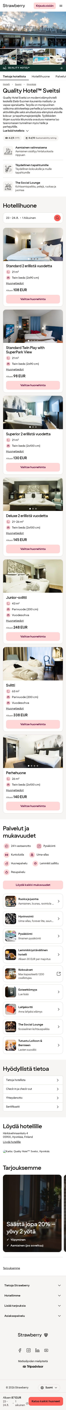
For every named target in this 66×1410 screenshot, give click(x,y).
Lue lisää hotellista (13, 131)
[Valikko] (61, 5)
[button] (33, 244)
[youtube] (46, 1350)
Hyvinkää (31, 84)
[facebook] (20, 1350)
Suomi (18, 84)
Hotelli (6, 84)
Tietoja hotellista (14, 77)
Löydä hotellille (12, 1142)
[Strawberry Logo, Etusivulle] (14, 6)
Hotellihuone (41, 77)
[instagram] (28, 1350)
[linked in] (37, 1350)
